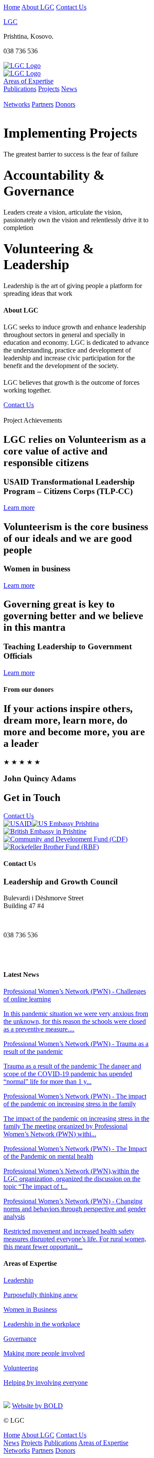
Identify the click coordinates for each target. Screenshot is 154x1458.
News (69, 88)
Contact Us (71, 7)
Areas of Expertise (28, 81)
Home (11, 7)
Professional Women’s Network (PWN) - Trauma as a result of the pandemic (75, 1062)
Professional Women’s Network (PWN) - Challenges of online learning (75, 1010)
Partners (42, 104)
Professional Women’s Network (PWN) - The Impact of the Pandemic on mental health (75, 1167)
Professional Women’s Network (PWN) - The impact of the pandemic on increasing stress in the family (76, 1115)
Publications (19, 88)
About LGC (37, 7)
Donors (65, 104)
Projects (48, 88)
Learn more (19, 507)
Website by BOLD (37, 1405)
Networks (16, 104)
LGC (10, 21)
